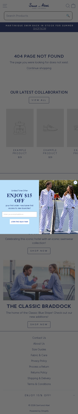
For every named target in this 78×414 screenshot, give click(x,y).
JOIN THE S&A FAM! (19, 221)
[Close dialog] (75, 182)
